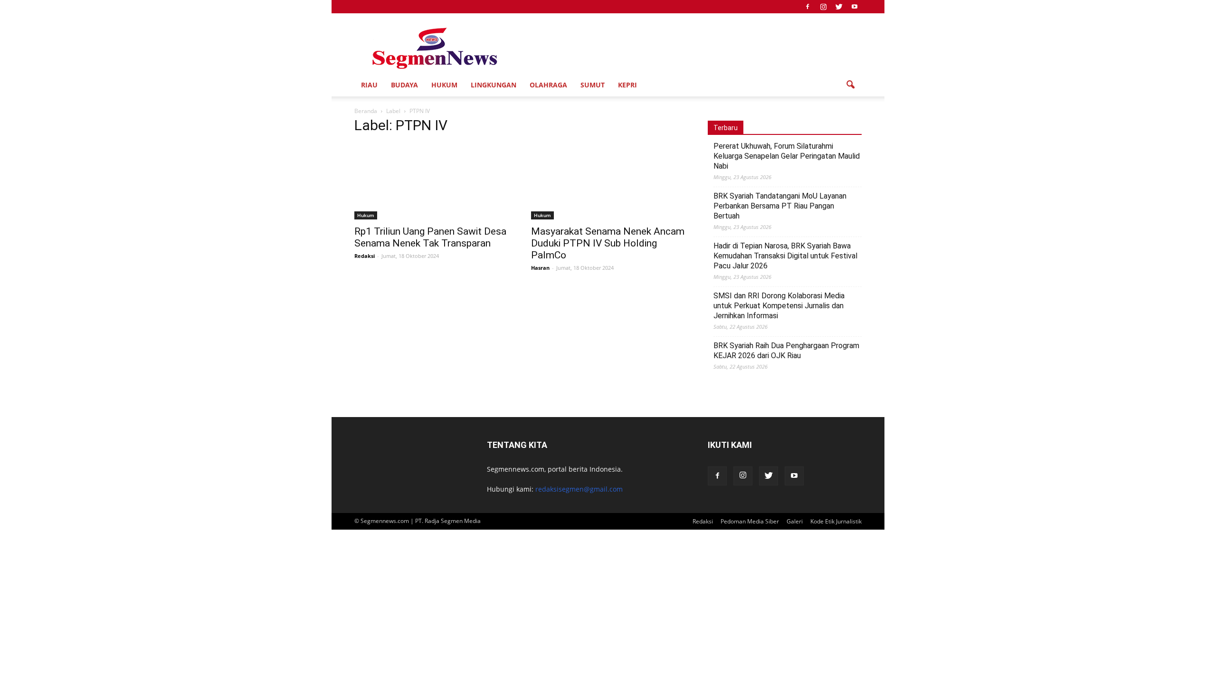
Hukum (444, 84)
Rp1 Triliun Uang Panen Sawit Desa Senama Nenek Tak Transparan (430, 237)
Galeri (795, 521)
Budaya (404, 84)
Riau (369, 84)
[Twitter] (839, 6)
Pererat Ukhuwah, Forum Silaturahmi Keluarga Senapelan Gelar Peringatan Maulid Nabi (786, 156)
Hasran (540, 267)
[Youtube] (854, 6)
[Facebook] (807, 6)
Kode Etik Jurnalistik (836, 521)
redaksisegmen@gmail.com (579, 489)
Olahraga (548, 84)
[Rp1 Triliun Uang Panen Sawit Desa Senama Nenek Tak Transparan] (431, 181)
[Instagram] (823, 6)
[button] (850, 85)
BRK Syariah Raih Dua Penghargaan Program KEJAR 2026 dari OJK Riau (786, 350)
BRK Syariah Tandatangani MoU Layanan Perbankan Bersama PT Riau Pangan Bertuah (779, 205)
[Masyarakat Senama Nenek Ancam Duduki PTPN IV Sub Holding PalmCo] (608, 181)
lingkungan (493, 84)
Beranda (365, 111)
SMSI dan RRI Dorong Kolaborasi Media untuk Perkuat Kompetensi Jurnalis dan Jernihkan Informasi (779, 305)
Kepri (627, 84)
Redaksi (364, 255)
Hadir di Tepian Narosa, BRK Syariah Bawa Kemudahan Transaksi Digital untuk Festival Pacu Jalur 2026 (785, 255)
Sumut (592, 84)
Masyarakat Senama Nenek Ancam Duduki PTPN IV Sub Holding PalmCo (607, 243)
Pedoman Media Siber (750, 521)
